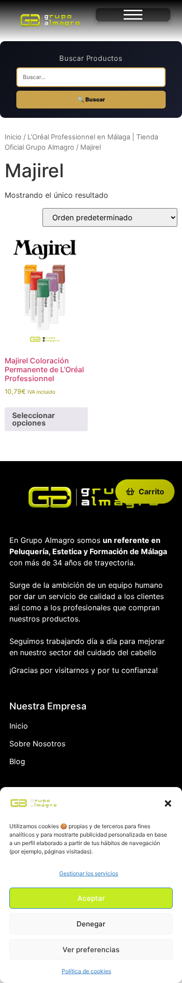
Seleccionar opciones (33, 419)
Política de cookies (86, 971)
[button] (168, 803)
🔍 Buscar (91, 99)
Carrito (151, 491)
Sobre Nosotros (37, 743)
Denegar (91, 923)
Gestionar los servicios (88, 873)
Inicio (13, 137)
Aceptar (91, 898)
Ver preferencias (91, 949)
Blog (17, 761)
